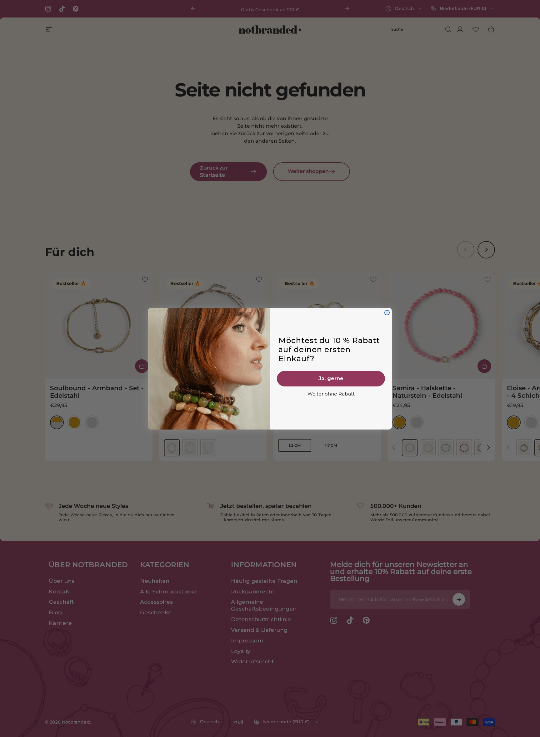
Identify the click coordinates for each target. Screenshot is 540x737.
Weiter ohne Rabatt (331, 394)
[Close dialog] (387, 312)
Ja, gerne (330, 378)
